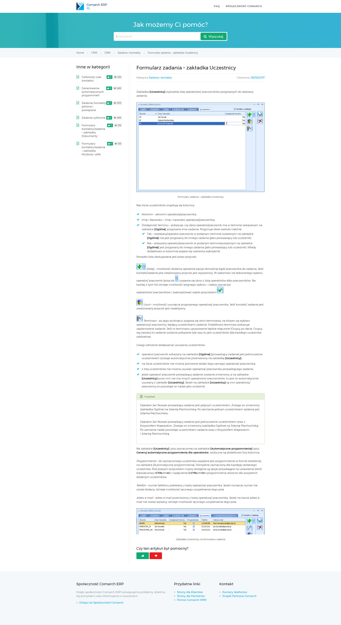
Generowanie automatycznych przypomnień (93, 91)
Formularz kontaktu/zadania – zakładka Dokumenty (93, 131)
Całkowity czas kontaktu (91, 78)
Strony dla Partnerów (191, 596)
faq (217, 6)
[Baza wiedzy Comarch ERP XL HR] (91, 6)
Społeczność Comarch (244, 6)
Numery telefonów (234, 592)
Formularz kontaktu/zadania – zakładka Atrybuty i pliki (93, 149)
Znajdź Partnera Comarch (239, 596)
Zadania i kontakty (160, 77)
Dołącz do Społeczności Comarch (101, 602)
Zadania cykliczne (93, 117)
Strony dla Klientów (190, 592)
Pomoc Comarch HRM (191, 600)
